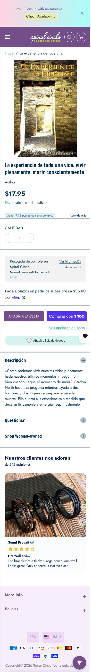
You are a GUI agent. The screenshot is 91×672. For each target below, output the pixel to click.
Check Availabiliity (40, 16)
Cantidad (14, 228)
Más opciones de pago (67, 327)
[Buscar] (69, 37)
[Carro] (81, 37)
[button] (8, 37)
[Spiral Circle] (45, 37)
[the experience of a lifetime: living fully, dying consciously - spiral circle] (45, 108)
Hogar (10, 53)
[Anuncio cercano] (82, 13)
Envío (9, 202)
